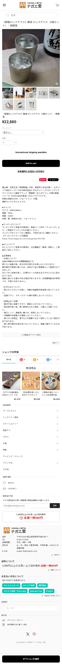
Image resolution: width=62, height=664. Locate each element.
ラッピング (6, 128)
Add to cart (31, 163)
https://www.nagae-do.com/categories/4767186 (23, 239)
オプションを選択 (31, 659)
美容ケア (7, 430)
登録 (55, 506)
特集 (5, 450)
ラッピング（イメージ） (13, 456)
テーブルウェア (9, 411)
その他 (6, 469)
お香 (5, 443)
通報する (55, 343)
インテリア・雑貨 (10, 417)
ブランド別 (8, 463)
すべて (8, 360)
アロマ (6, 437)
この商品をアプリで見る (31, 335)
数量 (4, 138)
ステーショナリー (10, 424)
